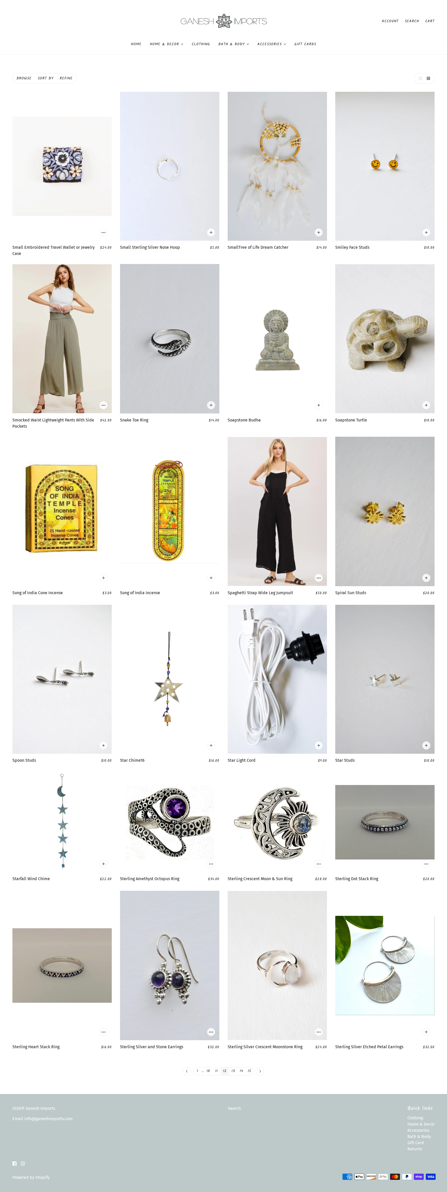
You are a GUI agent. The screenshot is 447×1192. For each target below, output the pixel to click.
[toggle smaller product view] (429, 78)
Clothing (415, 1117)
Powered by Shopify (31, 1177)
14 (241, 1071)
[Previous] (187, 1071)
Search (412, 21)
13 (233, 1071)
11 (216, 1071)
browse (24, 78)
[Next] (260, 1071)
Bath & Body (419, 1136)
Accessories (418, 1130)
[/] (223, 20)
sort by (46, 78)
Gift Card (415, 1142)
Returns (414, 1148)
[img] (14, 1163)
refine (66, 78)
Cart (430, 21)
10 (208, 1071)
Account (390, 21)
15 (249, 1071)
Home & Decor (421, 1124)
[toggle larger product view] (419, 78)
